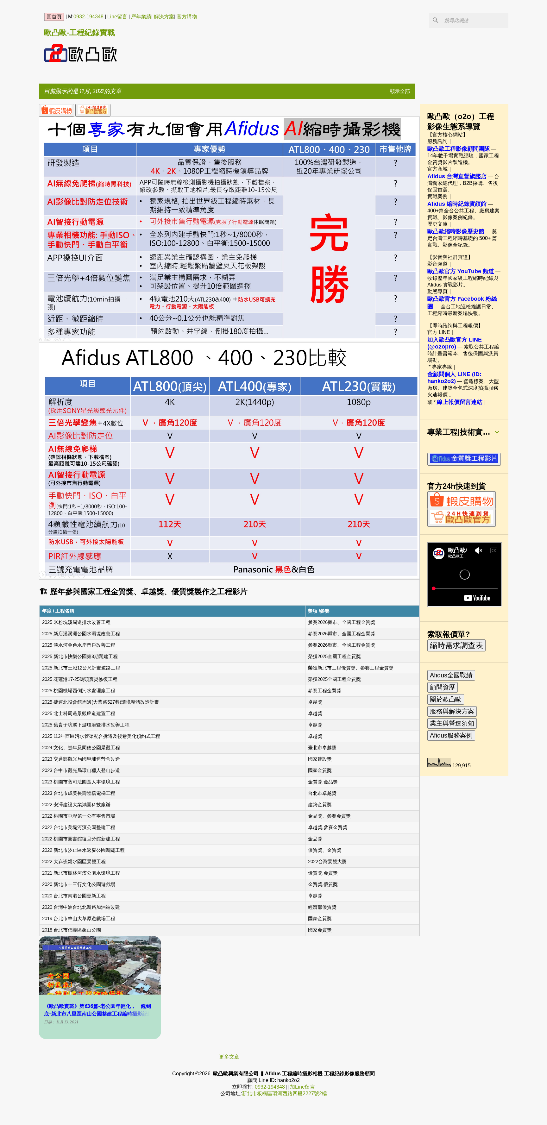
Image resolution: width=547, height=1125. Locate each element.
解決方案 (164, 16)
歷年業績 (141, 16)
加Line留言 (302, 1087)
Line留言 (117, 16)
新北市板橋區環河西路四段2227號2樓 (284, 1093)
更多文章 (229, 1056)
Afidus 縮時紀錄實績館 (457, 204)
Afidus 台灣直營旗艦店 (457, 176)
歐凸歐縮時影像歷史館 (455, 231)
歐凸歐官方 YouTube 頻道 (460, 271)
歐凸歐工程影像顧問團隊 (458, 149)
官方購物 (187, 16)
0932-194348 (88, 16)
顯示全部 (400, 91)
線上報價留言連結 (459, 402)
